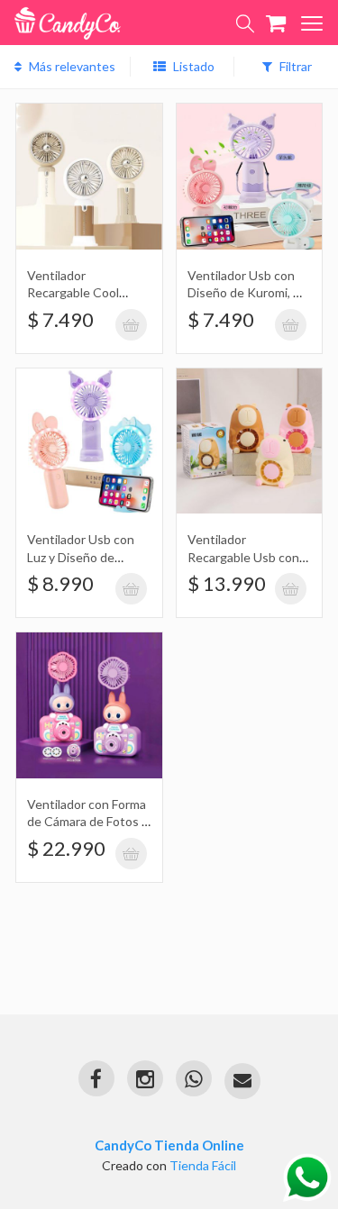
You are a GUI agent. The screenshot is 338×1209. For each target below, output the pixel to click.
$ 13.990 (226, 583)
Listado (192, 66)
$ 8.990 (60, 583)
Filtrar (294, 66)
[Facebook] (96, 1078)
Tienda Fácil (202, 1165)
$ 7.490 (60, 319)
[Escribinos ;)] (242, 1081)
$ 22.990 (66, 848)
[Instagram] (145, 1078)
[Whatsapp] (194, 1078)
